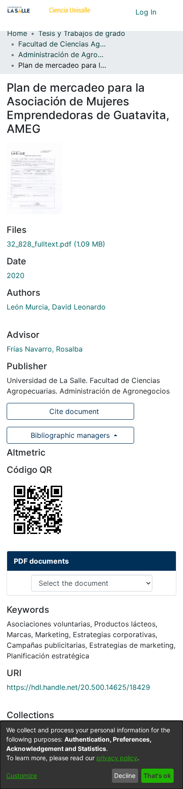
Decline (124, 775)
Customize (21, 775)
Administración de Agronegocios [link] (62, 54)
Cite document (73, 411)
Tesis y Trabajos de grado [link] (81, 33)
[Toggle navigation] (169, 12)
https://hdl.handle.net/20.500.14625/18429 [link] (78, 687)
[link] (56, 244)
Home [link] (17, 33)
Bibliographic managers (70, 435)
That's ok (157, 775)
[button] (112, 12)
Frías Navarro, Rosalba (45, 348)
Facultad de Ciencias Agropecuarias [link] (62, 43)
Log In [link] (146, 12)
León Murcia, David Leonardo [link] (56, 306)
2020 (15, 275)
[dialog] (91, 755)
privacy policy (116, 758)
